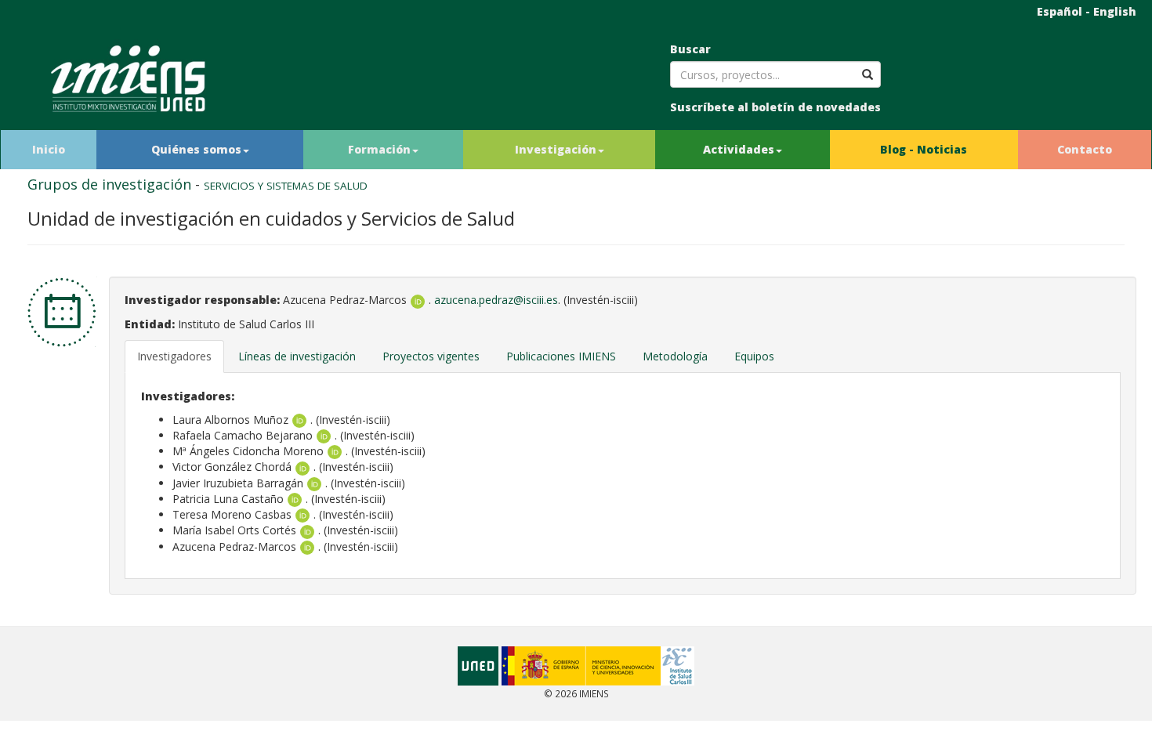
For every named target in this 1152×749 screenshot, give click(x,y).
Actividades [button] (738, 149)
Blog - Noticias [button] (923, 149)
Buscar (690, 49)
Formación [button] (379, 149)
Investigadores (174, 356)
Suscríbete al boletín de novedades (775, 107)
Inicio (48, 149)
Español (1059, 11)
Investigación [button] (555, 149)
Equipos (754, 356)
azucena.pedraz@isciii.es (496, 299)
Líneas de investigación (297, 356)
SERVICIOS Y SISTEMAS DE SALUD (286, 186)
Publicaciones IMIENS (561, 356)
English (1114, 11)
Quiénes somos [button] (196, 149)
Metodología (675, 356)
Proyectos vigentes (431, 356)
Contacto (1084, 149)
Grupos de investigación (109, 184)
